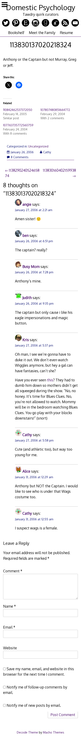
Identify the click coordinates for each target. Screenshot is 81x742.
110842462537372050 (17, 110)
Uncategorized (38, 146)
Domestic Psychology (40, 7)
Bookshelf (16, 32)
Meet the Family (42, 32)
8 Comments (19, 157)
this (50, 380)
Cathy (47, 152)
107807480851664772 (55, 110)
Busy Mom (31, 266)
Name (9, 606)
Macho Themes (53, 732)
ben (25, 235)
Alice (26, 471)
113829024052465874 (22, 173)
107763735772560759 (18, 125)
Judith (27, 297)
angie (26, 204)
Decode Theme (27, 732)
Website (10, 648)
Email (9, 627)
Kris (25, 339)
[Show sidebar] (4, 5)
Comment (12, 571)
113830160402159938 (59, 170)
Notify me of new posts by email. (34, 705)
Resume (66, 32)
